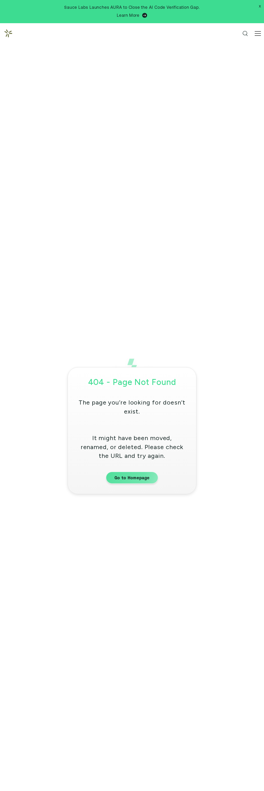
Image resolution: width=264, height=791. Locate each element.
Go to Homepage (132, 477)
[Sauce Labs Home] (7, 33)
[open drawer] (258, 33)
